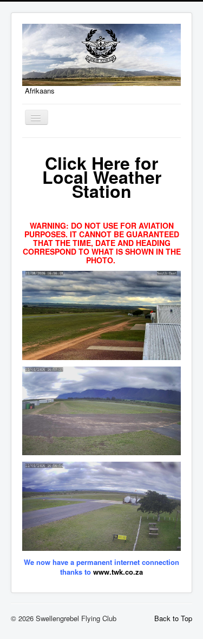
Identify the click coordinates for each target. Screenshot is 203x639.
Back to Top (173, 618)
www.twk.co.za (118, 572)
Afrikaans (40, 90)
